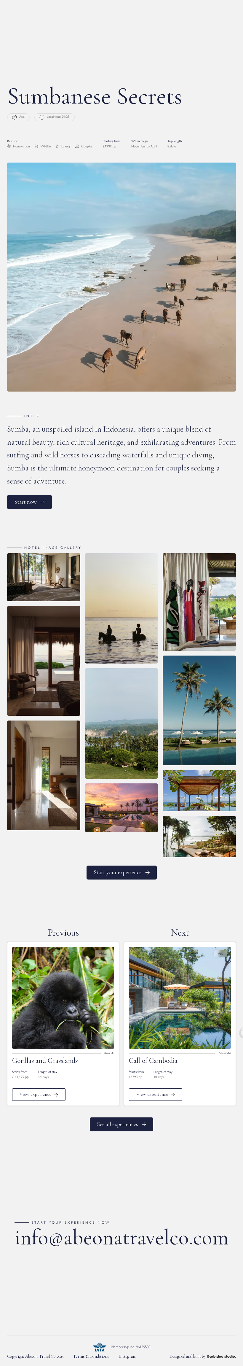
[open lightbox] (43, 579)
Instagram (127, 1356)
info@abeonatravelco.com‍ (121, 1237)
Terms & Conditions (91, 1356)
